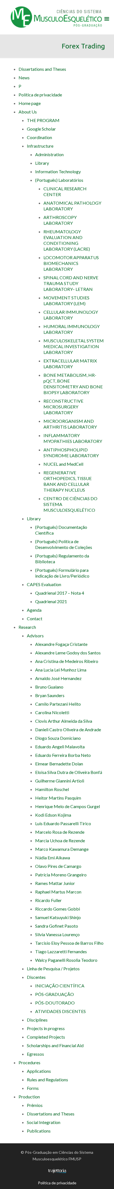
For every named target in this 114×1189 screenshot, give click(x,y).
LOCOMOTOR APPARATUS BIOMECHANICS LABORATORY (71, 263)
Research (27, 627)
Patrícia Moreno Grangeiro (61, 874)
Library (42, 163)
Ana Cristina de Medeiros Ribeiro (66, 661)
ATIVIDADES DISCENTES (60, 1011)
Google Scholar (41, 128)
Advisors (35, 635)
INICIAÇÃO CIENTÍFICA (59, 985)
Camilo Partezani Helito (58, 703)
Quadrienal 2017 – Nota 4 (59, 592)
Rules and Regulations (47, 1079)
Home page (30, 103)
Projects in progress (46, 1028)
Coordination (39, 137)
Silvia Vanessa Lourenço (57, 934)
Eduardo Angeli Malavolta (60, 746)
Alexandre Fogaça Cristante (61, 644)
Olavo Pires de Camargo (58, 866)
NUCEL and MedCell (63, 464)
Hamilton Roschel (52, 789)
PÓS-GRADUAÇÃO (54, 994)
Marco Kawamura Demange (62, 849)
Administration (49, 154)
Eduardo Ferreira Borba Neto (63, 755)
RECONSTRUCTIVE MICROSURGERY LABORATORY (63, 406)
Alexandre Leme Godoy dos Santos (68, 652)
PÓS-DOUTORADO (55, 1002)
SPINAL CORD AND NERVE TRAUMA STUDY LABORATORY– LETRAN (70, 283)
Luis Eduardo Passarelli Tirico (63, 823)
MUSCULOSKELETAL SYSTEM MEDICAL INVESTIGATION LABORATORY (73, 346)
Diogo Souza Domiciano (58, 738)
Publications (39, 1130)
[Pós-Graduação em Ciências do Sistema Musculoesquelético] (57, 16)
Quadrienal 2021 (51, 601)
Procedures (29, 1062)
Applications (39, 1071)
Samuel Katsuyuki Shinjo (58, 917)
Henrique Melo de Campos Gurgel (67, 806)
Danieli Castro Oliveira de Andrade (68, 729)
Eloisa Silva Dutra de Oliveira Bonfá (68, 772)
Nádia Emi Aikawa (52, 857)
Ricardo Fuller (48, 900)
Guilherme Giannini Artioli (59, 780)
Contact (34, 618)
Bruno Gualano (49, 686)
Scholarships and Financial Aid (55, 1045)
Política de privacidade (40, 94)
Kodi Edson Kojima (53, 814)
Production (29, 1096)
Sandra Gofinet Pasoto (56, 925)
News (24, 77)
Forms (33, 1088)
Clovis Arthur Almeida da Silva (63, 721)
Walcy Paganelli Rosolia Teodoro (66, 960)
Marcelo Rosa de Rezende (59, 832)
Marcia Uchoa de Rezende (60, 840)
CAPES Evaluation (44, 584)
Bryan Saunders (49, 695)
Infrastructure (40, 145)
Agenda (34, 610)
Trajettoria (57, 1171)
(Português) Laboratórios (59, 180)
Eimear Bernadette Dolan (59, 763)
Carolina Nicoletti (52, 712)
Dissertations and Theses (42, 69)
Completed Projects (46, 1036)
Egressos (35, 1054)
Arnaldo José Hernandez (58, 678)
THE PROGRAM (43, 120)
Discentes (36, 977)
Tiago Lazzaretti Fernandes (61, 951)
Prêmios (35, 1105)
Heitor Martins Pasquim (58, 797)
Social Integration (43, 1122)
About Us (28, 111)
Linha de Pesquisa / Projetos (53, 968)
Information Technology (58, 171)
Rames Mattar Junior (55, 883)
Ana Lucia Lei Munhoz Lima (60, 669)
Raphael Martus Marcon (58, 891)
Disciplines (37, 1019)
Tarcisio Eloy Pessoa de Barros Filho (69, 943)
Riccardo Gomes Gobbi (57, 908)
